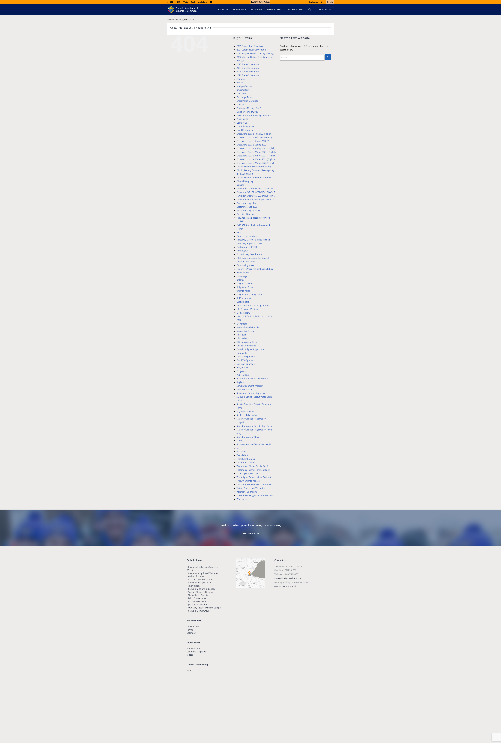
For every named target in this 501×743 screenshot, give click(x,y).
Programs (241, 371)
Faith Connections (197, 598)
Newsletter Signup (246, 331)
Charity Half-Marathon (247, 100)
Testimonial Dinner (246, 462)
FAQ (322, 2)
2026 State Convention (248, 75)
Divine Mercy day (245, 181)
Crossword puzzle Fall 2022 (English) (254, 133)
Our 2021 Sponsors (246, 363)
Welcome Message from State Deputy (255, 495)
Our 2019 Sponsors (246, 356)
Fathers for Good (196, 576)
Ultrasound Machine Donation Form (254, 484)
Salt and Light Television (200, 579)
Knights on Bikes (245, 287)
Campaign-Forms (245, 97)
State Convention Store (248, 437)
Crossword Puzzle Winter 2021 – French (256, 155)
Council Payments (245, 126)
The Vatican (194, 585)
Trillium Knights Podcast (248, 480)
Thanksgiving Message (247, 473)
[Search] (309, 9)
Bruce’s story (243, 89)
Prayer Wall (242, 367)
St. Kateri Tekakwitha (247, 415)
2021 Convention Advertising (251, 46)
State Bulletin (193, 648)
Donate (330, 2)
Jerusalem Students (197, 604)
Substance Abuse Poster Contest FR (254, 444)
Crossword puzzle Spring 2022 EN (253, 141)
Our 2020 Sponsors (246, 360)
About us (241, 79)
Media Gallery (243, 312)
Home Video (243, 272)
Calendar (191, 632)
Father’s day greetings (247, 236)
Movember (242, 323)
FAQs (239, 232)
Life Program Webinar (247, 309)
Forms (190, 629)
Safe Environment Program (250, 385)
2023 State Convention (248, 64)
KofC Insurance (244, 298)
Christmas (242, 104)
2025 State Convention (248, 71)
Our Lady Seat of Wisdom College (204, 607)
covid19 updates (245, 130)
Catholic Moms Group (199, 610)
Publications (243, 374)
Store (239, 440)
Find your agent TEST (247, 247)
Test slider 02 (243, 455)
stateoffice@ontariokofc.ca (287, 578)
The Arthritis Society (198, 595)
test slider (241, 451)
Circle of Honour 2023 (247, 111)
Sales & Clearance (245, 389)
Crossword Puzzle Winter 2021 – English (256, 152)
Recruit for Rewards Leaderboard (253, 378)
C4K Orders (242, 93)
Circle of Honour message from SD (254, 115)
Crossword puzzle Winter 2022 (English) (256, 159)
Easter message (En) (246, 203)
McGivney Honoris (197, 601)
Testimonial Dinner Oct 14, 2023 (252, 466)
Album (240, 82)
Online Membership (246, 345)
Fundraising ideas (245, 265)
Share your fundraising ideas (251, 393)
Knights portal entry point (249, 294)
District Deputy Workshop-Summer (254, 177)
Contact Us (313, 2)
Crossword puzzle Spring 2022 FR (253, 144)
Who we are (242, 499)
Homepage (242, 276)
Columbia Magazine (196, 651)
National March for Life (248, 327)
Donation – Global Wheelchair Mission (255, 188)
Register (241, 382)
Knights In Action (245, 283)
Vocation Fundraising (247, 491)
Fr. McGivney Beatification (249, 254)
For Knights (242, 250)
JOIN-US (240, 279)
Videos (190, 654)
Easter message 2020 (247, 206)
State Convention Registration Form (254, 426)
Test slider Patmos (246, 458)
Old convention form (247, 342)
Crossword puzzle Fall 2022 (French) (254, 137)
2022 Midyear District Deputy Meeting (255, 53)
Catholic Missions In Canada (202, 588)
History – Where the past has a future (255, 269)
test (238, 448)
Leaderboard (243, 301)
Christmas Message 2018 (249, 108)
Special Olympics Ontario (200, 592)
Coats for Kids (243, 119)
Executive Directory (246, 214)
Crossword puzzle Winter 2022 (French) (256, 163)
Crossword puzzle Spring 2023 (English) (256, 148)
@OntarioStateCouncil (285, 586)
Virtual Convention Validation (251, 488)
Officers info (193, 626)
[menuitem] (225, 9)
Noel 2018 (241, 334)
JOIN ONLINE (325, 9)
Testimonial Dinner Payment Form (253, 469)
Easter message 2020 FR (248, 210)
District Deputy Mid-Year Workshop (254, 166)
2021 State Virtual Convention (251, 49)
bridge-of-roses (244, 86)
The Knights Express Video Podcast (254, 477)
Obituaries (242, 338)
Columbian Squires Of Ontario (203, 573)
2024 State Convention (248, 68)
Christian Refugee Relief (199, 582)
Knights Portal (243, 290)
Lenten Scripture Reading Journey (253, 305)
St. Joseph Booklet (245, 411)
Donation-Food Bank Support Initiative (255, 199)
